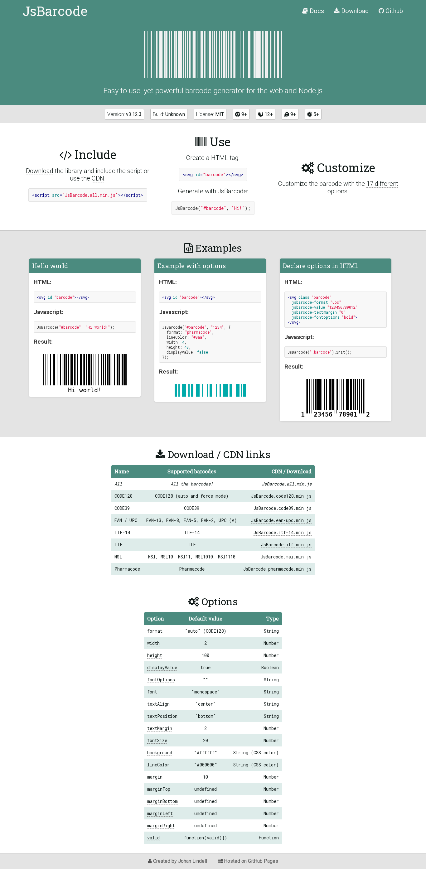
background (159, 753)
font (152, 692)
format (154, 631)
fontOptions (161, 680)
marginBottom (162, 801)
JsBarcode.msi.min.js (286, 557)
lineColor (158, 765)
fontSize (157, 740)
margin (154, 777)
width (153, 643)
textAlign (158, 704)
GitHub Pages (263, 861)
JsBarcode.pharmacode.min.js (277, 569)
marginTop (158, 789)
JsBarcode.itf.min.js (286, 545)
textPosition (162, 716)
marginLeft (160, 813)
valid (153, 838)
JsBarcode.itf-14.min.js (283, 532)
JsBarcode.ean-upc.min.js (281, 520)
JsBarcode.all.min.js (287, 484)
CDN (98, 178)
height (154, 655)
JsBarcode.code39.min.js (283, 508)
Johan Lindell (192, 861)
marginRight (161, 825)
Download (39, 171)
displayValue (162, 667)
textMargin (159, 728)
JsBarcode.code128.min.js (281, 496)
